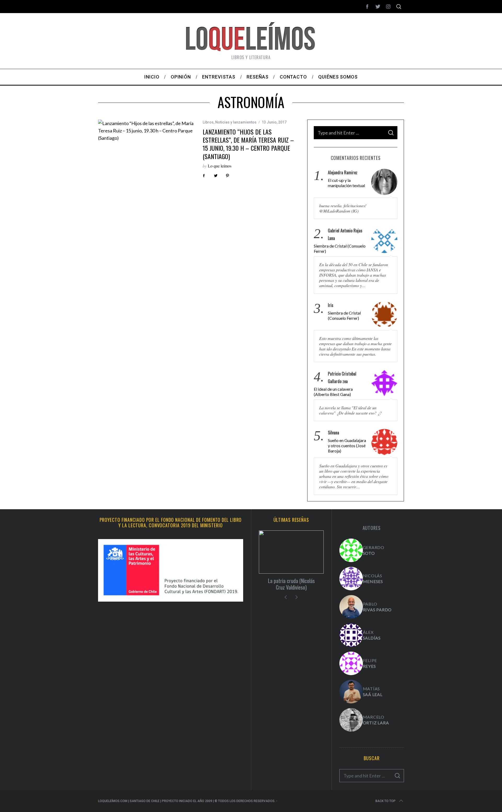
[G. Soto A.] (351, 550)
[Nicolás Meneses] (351, 578)
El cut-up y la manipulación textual (346, 183)
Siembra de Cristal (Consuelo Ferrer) (340, 248)
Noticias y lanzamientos (235, 122)
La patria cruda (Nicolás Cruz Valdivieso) (291, 584)
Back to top (385, 801)
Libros (208, 122)
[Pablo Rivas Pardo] (351, 607)
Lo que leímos (219, 166)
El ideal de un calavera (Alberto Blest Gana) (333, 392)
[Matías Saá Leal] (351, 691)
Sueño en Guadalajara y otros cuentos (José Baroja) (347, 445)
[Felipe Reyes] (351, 663)
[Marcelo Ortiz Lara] (351, 720)
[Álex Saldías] (351, 635)
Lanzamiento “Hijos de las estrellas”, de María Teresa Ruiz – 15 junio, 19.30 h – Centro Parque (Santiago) (248, 144)
